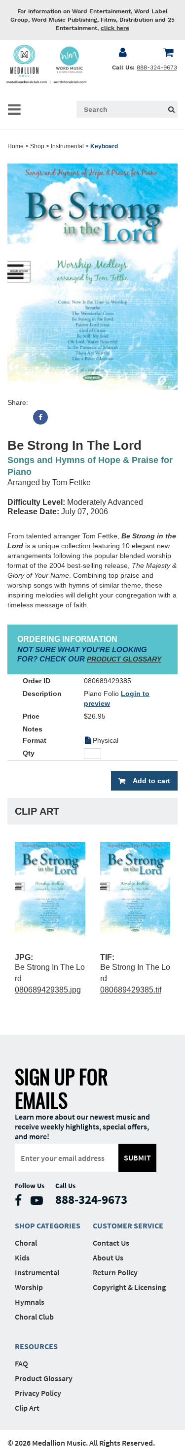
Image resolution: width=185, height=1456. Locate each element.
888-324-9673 (157, 67)
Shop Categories (47, 1225)
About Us (108, 1257)
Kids (22, 1257)
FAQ (21, 1363)
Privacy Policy (38, 1393)
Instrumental (67, 146)
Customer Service (128, 1225)
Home (15, 146)
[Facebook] (40, 417)
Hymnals (29, 1302)
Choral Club (34, 1317)
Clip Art (27, 1408)
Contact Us (111, 1243)
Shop (37, 146)
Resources (36, 1346)
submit (137, 1157)
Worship (29, 1287)
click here (115, 28)
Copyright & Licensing (129, 1287)
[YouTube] (39, 1202)
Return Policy (115, 1272)
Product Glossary (44, 1378)
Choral (26, 1243)
